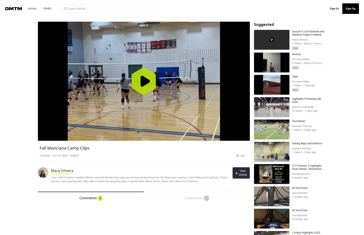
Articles (32, 8)
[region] (144, 81)
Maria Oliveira (62, 170)
